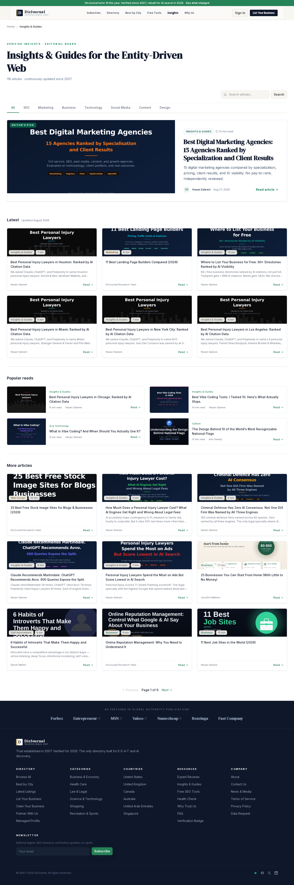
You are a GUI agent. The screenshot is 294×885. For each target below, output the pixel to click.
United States (133, 777)
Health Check (187, 799)
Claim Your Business (30, 806)
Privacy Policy (241, 806)
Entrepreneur (85, 718)
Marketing (45, 107)
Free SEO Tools (188, 791)
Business (69, 107)
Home (11, 26)
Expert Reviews (188, 777)
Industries (94, 13)
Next (165, 690)
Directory (113, 13)
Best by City (133, 13)
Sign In (240, 13)
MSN (115, 718)
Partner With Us (27, 813)
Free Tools (154, 13)
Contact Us (238, 784)
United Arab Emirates (138, 806)
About (235, 777)
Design (165, 107)
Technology (93, 107)
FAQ (180, 813)
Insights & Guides (189, 784)
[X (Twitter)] (269, 873)
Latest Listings (26, 791)
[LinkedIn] (276, 873)
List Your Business (264, 12)
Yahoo (138, 718)
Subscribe (102, 851)
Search (279, 94)
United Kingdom (135, 784)
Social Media (120, 107)
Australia (129, 799)
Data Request (240, 813)
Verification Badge (190, 821)
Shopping (77, 806)
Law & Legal (78, 791)
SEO (26, 107)
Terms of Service (243, 799)
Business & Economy (84, 777)
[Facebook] (262, 873)
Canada (129, 791)
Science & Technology (86, 799)
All (13, 107)
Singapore (131, 813)
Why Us (189, 13)
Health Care (78, 784)
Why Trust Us (186, 806)
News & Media (241, 791)
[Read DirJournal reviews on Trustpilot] (255, 873)
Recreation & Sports (84, 813)
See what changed (197, 3)
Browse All (23, 777)
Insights (172, 13)
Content (145, 107)
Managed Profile (28, 821)
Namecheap (167, 718)
